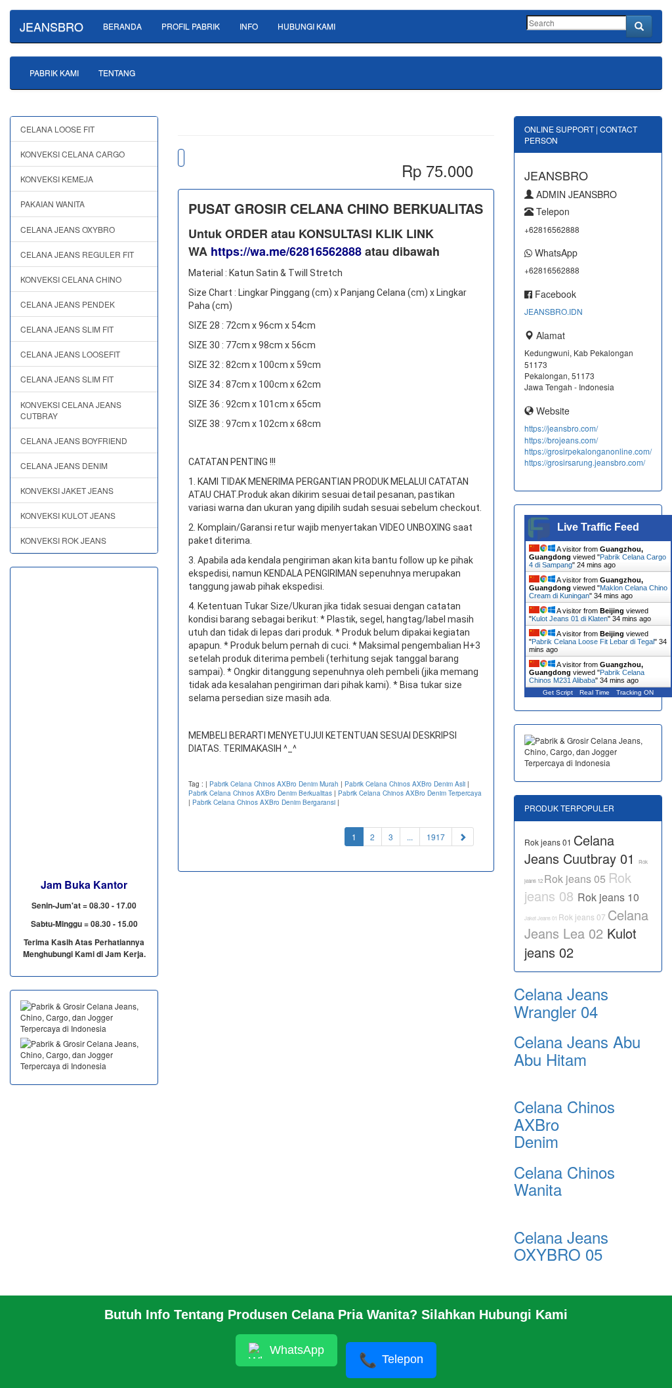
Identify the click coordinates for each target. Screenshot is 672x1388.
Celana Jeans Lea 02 (586, 924)
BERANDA (122, 25)
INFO (249, 25)
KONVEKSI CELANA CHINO (70, 279)
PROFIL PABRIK (190, 25)
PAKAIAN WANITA (52, 203)
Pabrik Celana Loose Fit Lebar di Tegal (593, 641)
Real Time (594, 692)
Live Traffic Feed (598, 527)
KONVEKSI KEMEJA (56, 178)
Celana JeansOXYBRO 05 (561, 1245)
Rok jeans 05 (576, 878)
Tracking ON (635, 692)
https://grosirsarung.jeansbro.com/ (584, 462)
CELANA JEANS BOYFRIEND (73, 440)
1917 (436, 836)
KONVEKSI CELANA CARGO (72, 153)
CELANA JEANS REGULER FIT (77, 254)
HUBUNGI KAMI (306, 25)
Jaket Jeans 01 (541, 918)
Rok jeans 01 (549, 841)
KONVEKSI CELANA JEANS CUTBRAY (70, 410)
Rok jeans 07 (583, 916)
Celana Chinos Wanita (564, 1180)
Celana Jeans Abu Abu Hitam (577, 1050)
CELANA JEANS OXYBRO (67, 229)
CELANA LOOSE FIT (57, 128)
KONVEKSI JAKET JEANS (67, 490)
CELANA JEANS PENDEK (67, 304)
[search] (639, 26)
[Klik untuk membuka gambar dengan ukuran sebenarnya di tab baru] (181, 158)
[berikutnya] (463, 836)
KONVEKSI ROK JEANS (63, 540)
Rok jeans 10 (608, 897)
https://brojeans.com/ (561, 439)
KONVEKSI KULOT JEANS (68, 515)
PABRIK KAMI (54, 72)
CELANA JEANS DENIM (64, 465)
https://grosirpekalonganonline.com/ (588, 451)
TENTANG (116, 72)
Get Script (558, 692)
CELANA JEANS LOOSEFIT (70, 353)
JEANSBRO (51, 26)
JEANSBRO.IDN (553, 311)
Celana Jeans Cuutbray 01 (581, 849)
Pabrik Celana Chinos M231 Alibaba (586, 676)
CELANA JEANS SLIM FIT (67, 329)
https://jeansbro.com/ (561, 428)
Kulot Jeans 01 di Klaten (570, 619)
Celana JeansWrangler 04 (561, 1002)
